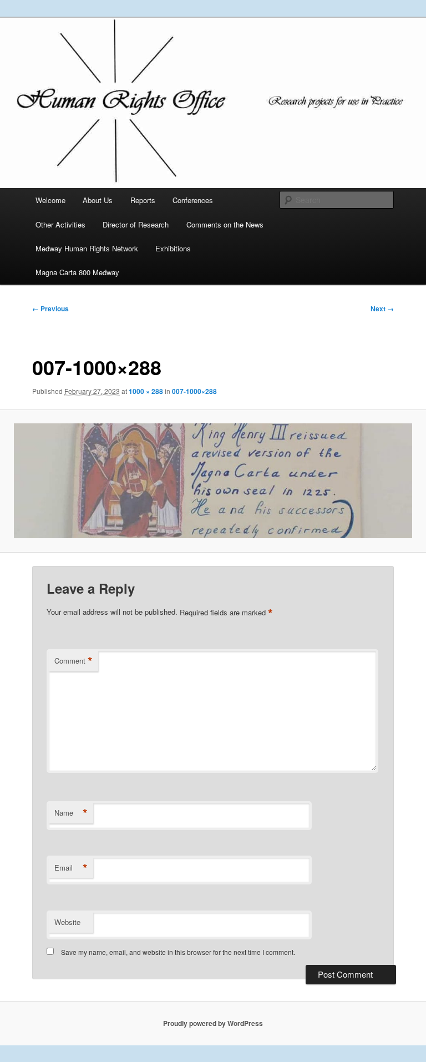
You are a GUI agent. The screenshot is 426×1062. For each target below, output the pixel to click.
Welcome (50, 200)
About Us (98, 200)
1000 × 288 (146, 391)
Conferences (193, 200)
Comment (73, 661)
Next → (382, 308)
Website (67, 922)
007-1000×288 (194, 391)
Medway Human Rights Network (87, 248)
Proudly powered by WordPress (213, 1023)
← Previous (50, 308)
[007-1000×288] (213, 480)
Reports (142, 200)
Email (71, 868)
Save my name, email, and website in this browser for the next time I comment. (178, 952)
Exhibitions (173, 248)
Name (71, 813)
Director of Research (136, 224)
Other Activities (60, 224)
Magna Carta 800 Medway (77, 272)
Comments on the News (224, 224)
